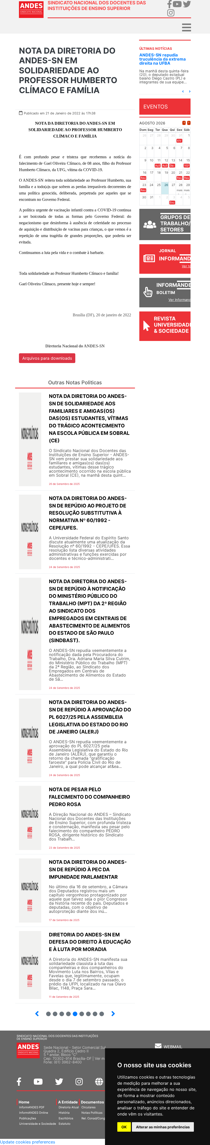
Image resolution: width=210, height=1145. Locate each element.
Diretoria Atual (69, 1107)
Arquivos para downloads (47, 358)
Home (24, 1102)
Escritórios (66, 1118)
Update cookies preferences (27, 1141)
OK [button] (124, 1127)
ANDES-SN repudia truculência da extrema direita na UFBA (162, 59)
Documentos (92, 1102)
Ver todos (189, 266)
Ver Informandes (182, 300)
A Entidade (68, 1102)
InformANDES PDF (32, 1107)
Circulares (88, 1107)
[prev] (184, 123)
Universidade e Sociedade (37, 1124)
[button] (183, 91)
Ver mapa (103, 1058)
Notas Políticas (91, 1112)
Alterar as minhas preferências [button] (163, 1127)
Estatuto (64, 1124)
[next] (189, 123)
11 (55, 1014)
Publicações (27, 1118)
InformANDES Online (33, 1112)
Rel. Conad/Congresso (97, 1118)
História (64, 1112)
